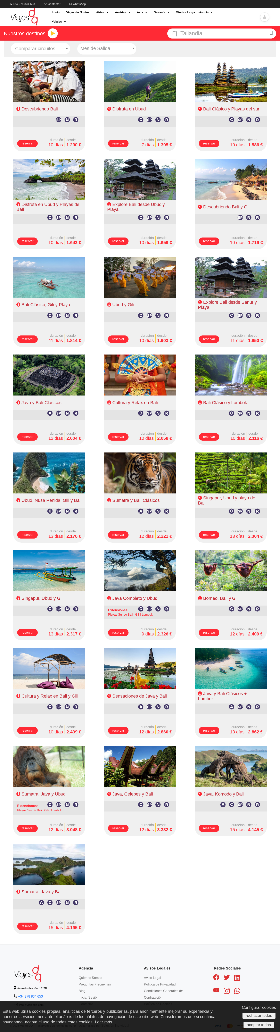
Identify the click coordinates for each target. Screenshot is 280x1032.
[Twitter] (227, 978)
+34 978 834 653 (23, 4)
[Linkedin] (237, 978)
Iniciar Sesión (89, 997)
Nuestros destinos (25, 33)
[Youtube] (216, 990)
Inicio (56, 12)
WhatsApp (79, 4)
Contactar (53, 4)
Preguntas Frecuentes (95, 984)
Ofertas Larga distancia (192, 12)
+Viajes (57, 21)
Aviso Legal (152, 978)
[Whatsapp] (237, 991)
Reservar (27, 143)
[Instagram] (227, 991)
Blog (82, 991)
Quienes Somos (90, 978)
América (120, 12)
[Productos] (53, 33)
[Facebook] (216, 978)
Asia (140, 12)
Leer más (103, 1022)
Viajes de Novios (78, 12)
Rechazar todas (259, 1015)
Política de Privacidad (160, 984)
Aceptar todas (259, 1025)
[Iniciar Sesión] (264, 17)
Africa (100, 12)
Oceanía (159, 12)
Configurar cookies (259, 1007)
